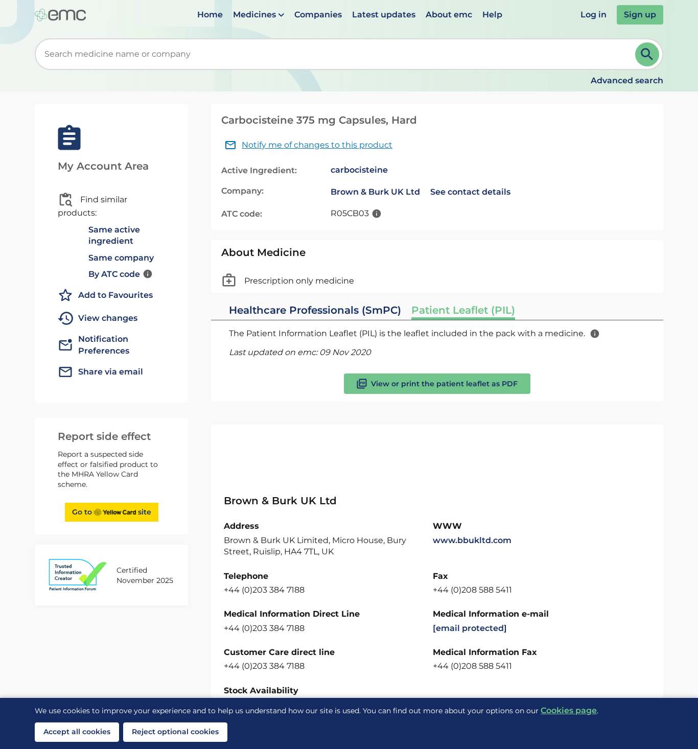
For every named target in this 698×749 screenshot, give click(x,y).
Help (492, 14)
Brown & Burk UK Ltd (375, 192)
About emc (449, 14)
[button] (258, 14)
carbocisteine (359, 170)
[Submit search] (647, 54)
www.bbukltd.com (472, 540)
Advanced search (627, 80)
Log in (593, 14)
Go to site (111, 512)
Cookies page (569, 710)
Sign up (640, 14)
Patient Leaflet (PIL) (463, 310)
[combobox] (337, 54)
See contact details (470, 192)
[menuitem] (210, 14)
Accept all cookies (76, 731)
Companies (318, 14)
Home (210, 14)
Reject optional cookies (175, 731)
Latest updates (383, 14)
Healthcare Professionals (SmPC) (315, 310)
